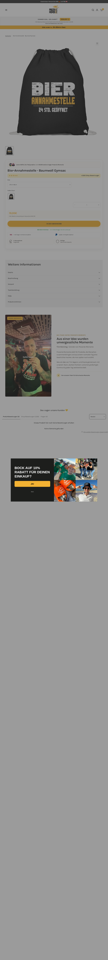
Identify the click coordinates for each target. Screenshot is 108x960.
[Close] (94, 461)
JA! (32, 484)
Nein (32, 492)
